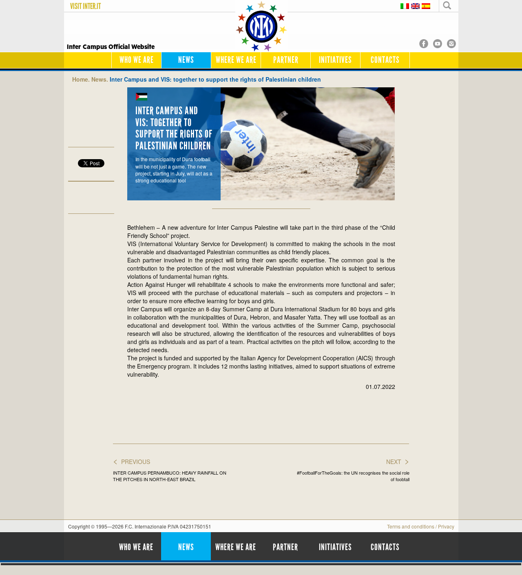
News (186, 59)
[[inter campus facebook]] (424, 43)
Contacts (385, 59)
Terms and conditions (410, 526)
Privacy (446, 526)
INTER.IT (92, 6)
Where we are (236, 59)
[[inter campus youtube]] (438, 43)
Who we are (136, 59)
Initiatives (335, 59)
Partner (286, 59)
